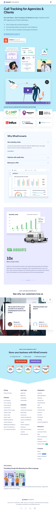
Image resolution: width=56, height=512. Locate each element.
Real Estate (23, 412)
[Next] (50, 299)
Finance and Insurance (26, 410)
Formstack (40, 417)
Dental (22, 422)
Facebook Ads (41, 410)
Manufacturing (24, 434)
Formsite (39, 415)
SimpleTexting (41, 403)
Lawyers (23, 432)
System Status (42, 444)
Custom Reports (8, 422)
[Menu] (50, 2)
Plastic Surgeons (25, 424)
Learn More (10, 151)
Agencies (23, 393)
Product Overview (41, 456)
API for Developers (42, 436)
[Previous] (44, 299)
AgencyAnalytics (41, 395)
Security (26, 502)
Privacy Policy (17, 502)
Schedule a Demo (42, 441)
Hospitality (23, 407)
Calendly (39, 393)
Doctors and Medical (26, 420)
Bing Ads (39, 407)
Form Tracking (7, 403)
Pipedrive (39, 398)
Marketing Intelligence (9, 424)
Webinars (39, 439)
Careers (41, 454)
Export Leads (7, 417)
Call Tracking (7, 400)
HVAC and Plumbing (26, 429)
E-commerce (7, 407)
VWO (38, 405)
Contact (39, 459)
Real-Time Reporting (9, 427)
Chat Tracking (7, 405)
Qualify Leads (7, 412)
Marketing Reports (8, 420)
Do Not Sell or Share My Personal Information (38, 502)
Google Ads (40, 400)
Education (23, 427)
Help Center (40, 429)
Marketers (23, 395)
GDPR (22, 502)
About (38, 451)
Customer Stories (41, 432)
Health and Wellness (26, 417)
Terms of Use (10, 502)
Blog (38, 434)
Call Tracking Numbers (9, 429)
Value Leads (7, 415)
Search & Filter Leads (9, 410)
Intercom (39, 412)
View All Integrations (42, 422)
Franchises (23, 398)
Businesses (24, 400)
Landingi (39, 419)
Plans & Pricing (8, 393)
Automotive (24, 415)
